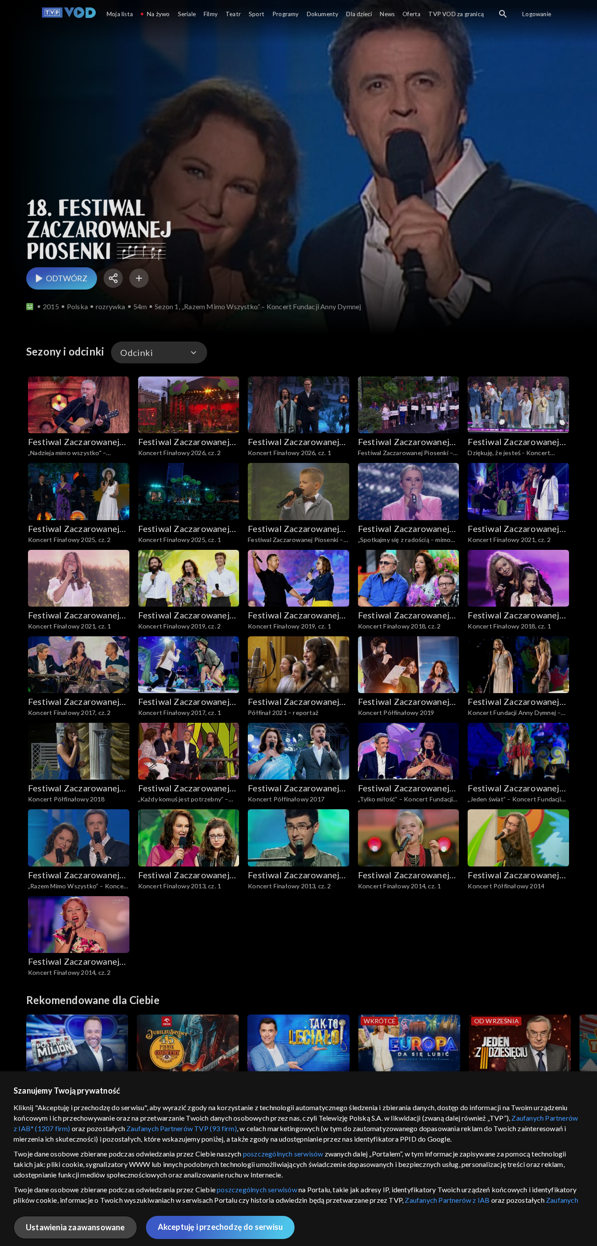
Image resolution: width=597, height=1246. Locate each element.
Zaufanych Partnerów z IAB (447, 1200)
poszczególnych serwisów (283, 1153)
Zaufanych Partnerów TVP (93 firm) (181, 1128)
